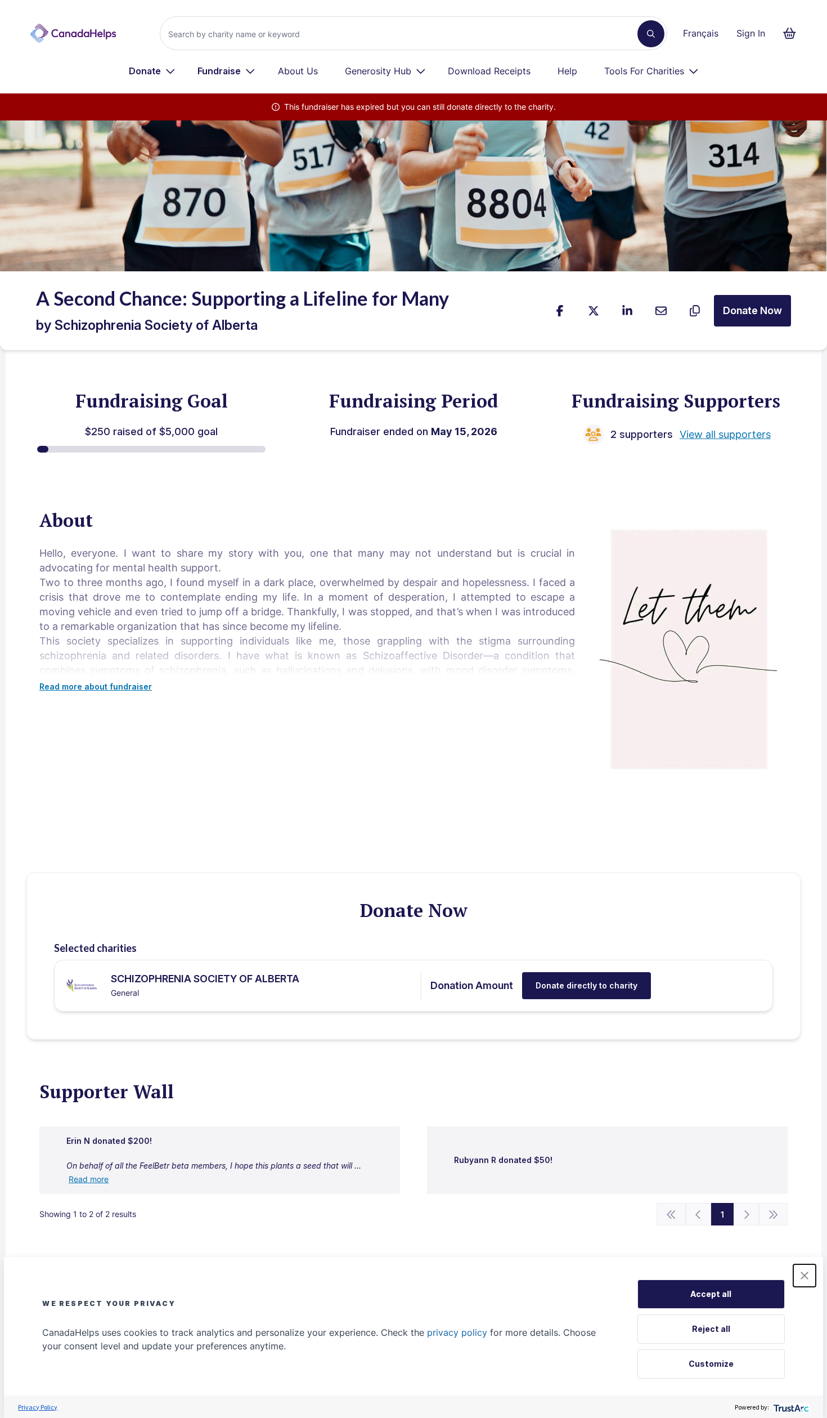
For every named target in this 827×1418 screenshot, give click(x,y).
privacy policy (457, 1332)
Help (567, 71)
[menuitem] (152, 71)
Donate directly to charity (586, 985)
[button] (804, 1275)
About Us (298, 71)
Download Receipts (489, 71)
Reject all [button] (711, 1329)
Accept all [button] (710, 1294)
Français (700, 33)
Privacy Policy (37, 1407)
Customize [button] (711, 1363)
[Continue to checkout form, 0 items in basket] (793, 33)
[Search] (650, 33)
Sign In (750, 33)
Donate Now (752, 310)
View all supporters (725, 434)
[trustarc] (790, 1407)
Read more (89, 1179)
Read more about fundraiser (95, 686)
